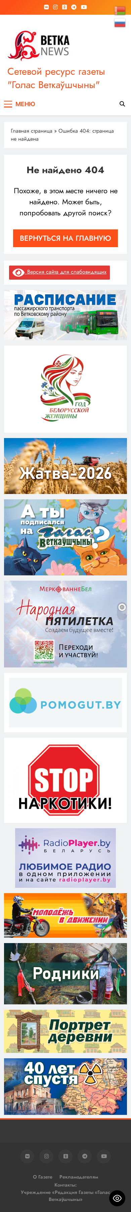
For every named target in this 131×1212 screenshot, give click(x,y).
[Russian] (120, 22)
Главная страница (31, 131)
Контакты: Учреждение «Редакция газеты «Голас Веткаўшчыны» (65, 1192)
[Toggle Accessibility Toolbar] (117, 1198)
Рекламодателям (78, 1176)
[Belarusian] (120, 10)
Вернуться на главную (65, 238)
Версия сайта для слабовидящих (65, 272)
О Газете (42, 1176)
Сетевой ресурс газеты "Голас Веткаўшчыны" (56, 78)
